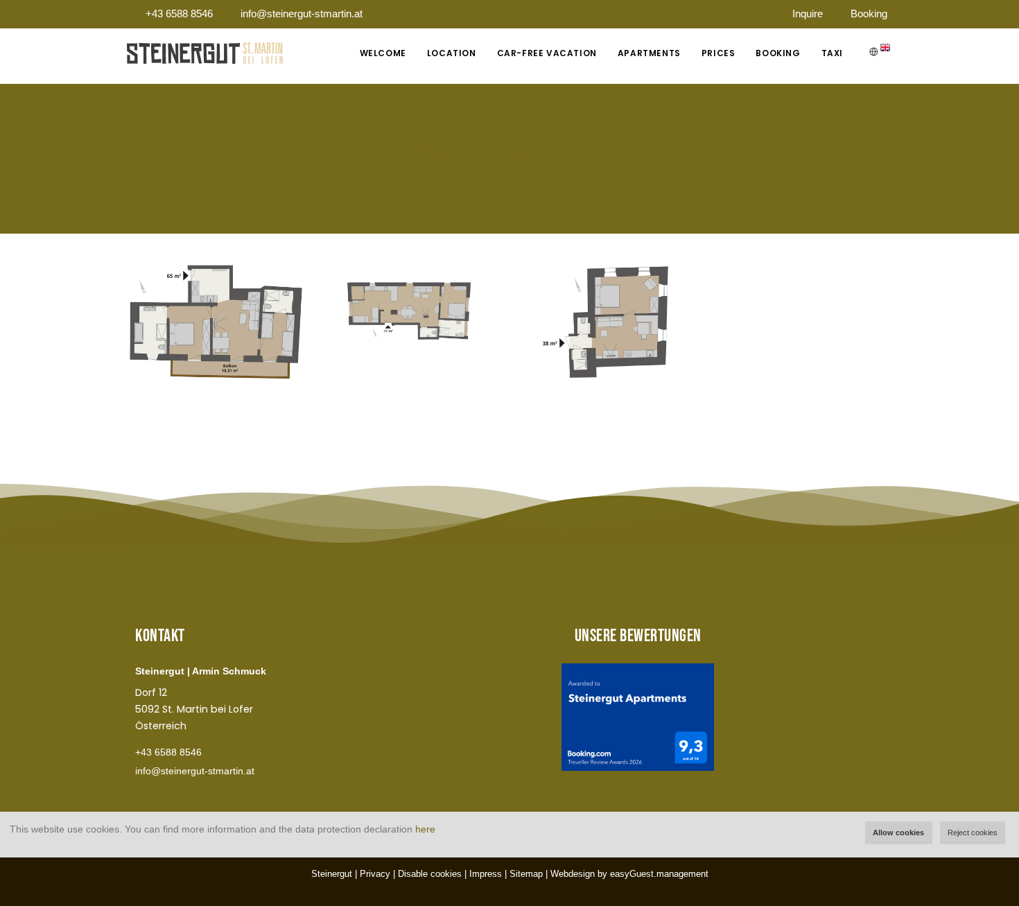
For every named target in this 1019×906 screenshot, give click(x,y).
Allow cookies (898, 832)
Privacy (375, 874)
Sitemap (526, 874)
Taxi (832, 53)
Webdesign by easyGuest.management (629, 874)
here (425, 829)
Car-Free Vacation (547, 53)
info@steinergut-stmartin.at (302, 13)
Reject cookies (973, 832)
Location (451, 53)
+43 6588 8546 (179, 13)
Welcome (383, 53)
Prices (718, 53)
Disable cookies (430, 874)
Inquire (807, 13)
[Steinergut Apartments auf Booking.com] (638, 717)
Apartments (649, 53)
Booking (869, 13)
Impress (485, 874)
